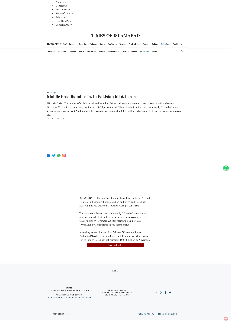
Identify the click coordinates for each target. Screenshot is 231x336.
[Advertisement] (115, 74)
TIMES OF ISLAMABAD (115, 35)
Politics (155, 44)
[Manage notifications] (226, 319)
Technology (165, 44)
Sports (102, 44)
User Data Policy (64, 21)
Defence (122, 44)
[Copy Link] (64, 155)
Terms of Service (64, 13)
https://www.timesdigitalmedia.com (69, 297)
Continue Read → (115, 244)
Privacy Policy (63, 9)
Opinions (93, 44)
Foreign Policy (134, 44)
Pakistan (146, 44)
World (175, 44)
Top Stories (112, 44)
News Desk (51, 119)
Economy (72, 44)
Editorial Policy (64, 24)
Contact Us (61, 5)
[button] (181, 44)
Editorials (83, 44)
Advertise (60, 17)
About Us (61, 1)
